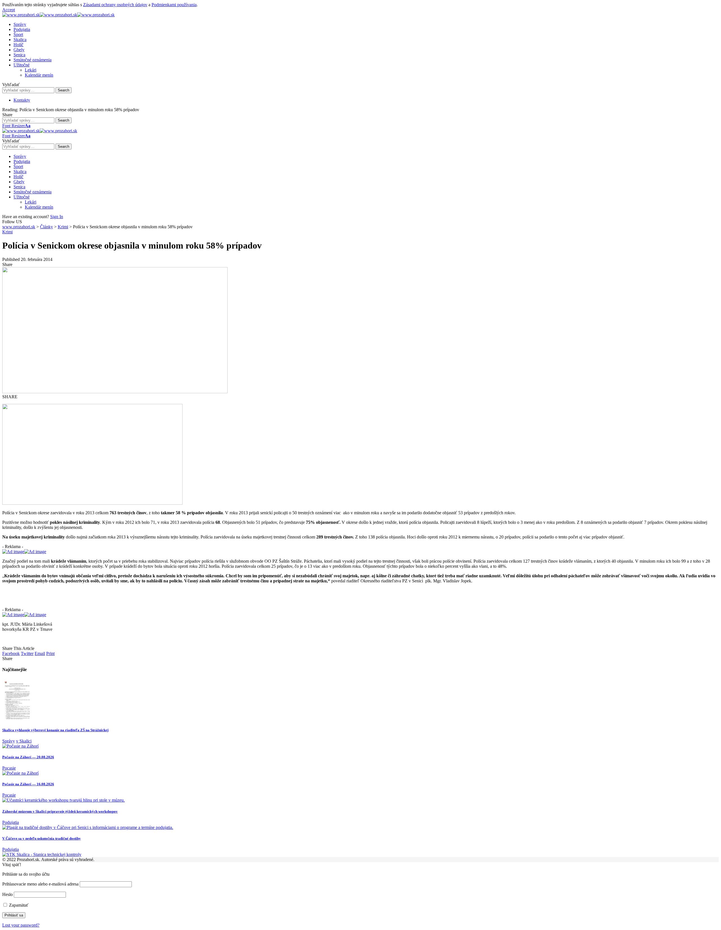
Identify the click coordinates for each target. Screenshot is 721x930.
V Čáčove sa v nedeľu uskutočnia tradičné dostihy (41, 838)
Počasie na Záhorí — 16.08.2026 (28, 784)
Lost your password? (20, 925)
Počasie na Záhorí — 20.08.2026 (28, 757)
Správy (8, 741)
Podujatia (10, 822)
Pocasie (9, 768)
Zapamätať (18, 905)
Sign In (56, 216)
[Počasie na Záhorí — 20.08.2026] (20, 746)
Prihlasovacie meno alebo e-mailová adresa (40, 884)
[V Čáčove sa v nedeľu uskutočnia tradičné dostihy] (87, 827)
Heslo (7, 894)
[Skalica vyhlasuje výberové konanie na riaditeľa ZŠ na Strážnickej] (17, 718)
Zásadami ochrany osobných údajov (115, 4)
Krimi (7, 231)
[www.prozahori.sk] (58, 14)
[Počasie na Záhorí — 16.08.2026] (20, 773)
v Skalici (24, 741)
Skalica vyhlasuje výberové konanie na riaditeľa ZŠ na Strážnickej (55, 730)
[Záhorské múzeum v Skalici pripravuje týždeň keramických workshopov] (63, 800)
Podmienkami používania (174, 4)
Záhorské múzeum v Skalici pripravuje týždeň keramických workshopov (60, 811)
